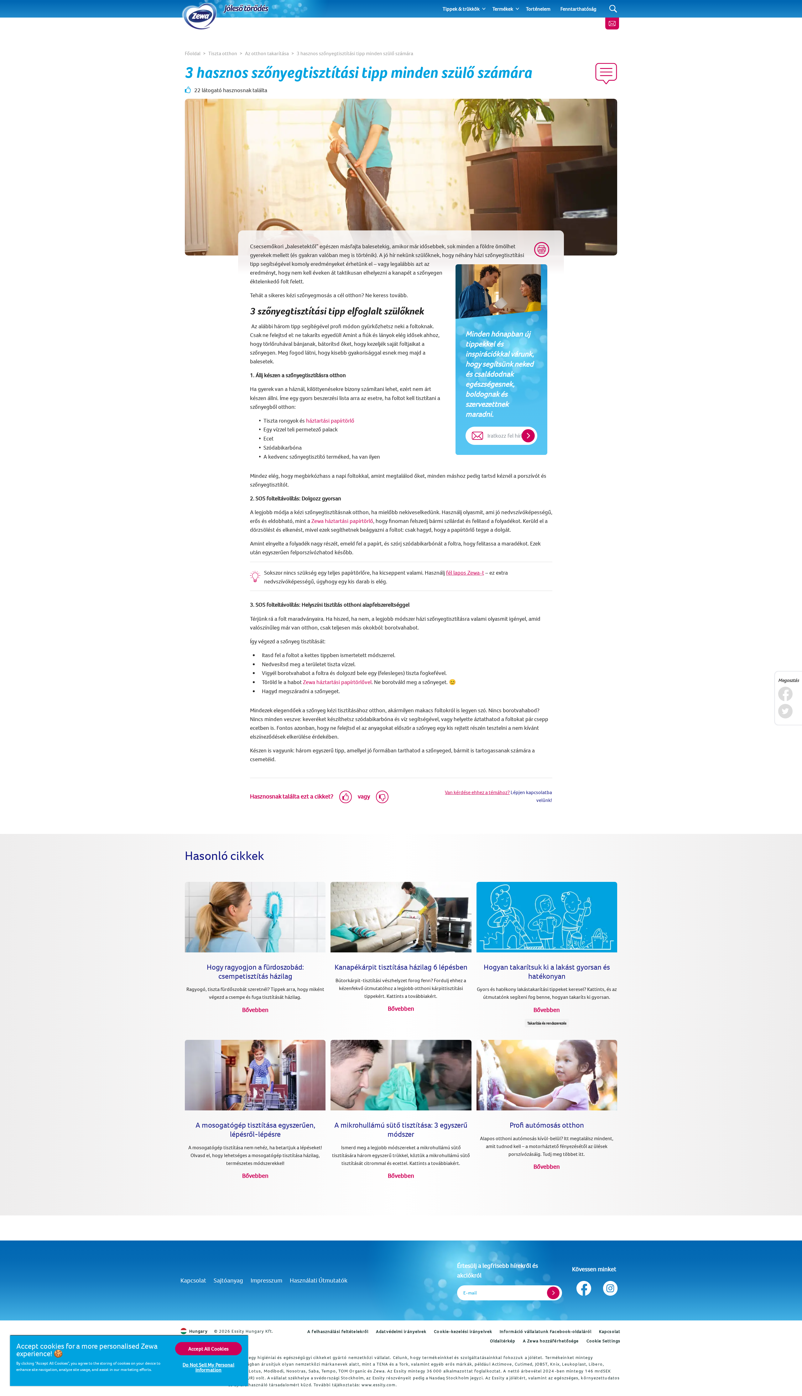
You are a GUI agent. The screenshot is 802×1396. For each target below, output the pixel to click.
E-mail (470, 1293)
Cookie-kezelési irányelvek (463, 1331)
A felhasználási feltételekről (337, 1331)
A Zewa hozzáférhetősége (551, 1341)
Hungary (198, 1331)
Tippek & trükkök (461, 9)
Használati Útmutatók (318, 1280)
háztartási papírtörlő (330, 420)
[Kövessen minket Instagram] (610, 1287)
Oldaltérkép (502, 1341)
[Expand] (484, 9)
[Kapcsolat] (612, 23)
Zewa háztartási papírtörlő (342, 520)
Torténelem (538, 9)
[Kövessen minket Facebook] (584, 1287)
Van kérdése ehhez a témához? (477, 792)
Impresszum (266, 1280)
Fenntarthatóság (578, 9)
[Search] (613, 9)
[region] (129, 1360)
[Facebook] (785, 694)
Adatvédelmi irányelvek (401, 1331)
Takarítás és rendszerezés (546, 1023)
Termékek (502, 9)
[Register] (553, 1293)
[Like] (345, 797)
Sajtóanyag (228, 1280)
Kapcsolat (193, 1280)
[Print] (541, 249)
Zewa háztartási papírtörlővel (337, 682)
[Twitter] (785, 711)
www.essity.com (378, 1385)
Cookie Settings (603, 1341)
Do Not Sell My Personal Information (208, 1367)
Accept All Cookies (208, 1349)
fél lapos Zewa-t (465, 572)
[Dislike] (382, 797)
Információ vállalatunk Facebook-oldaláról (545, 1331)
